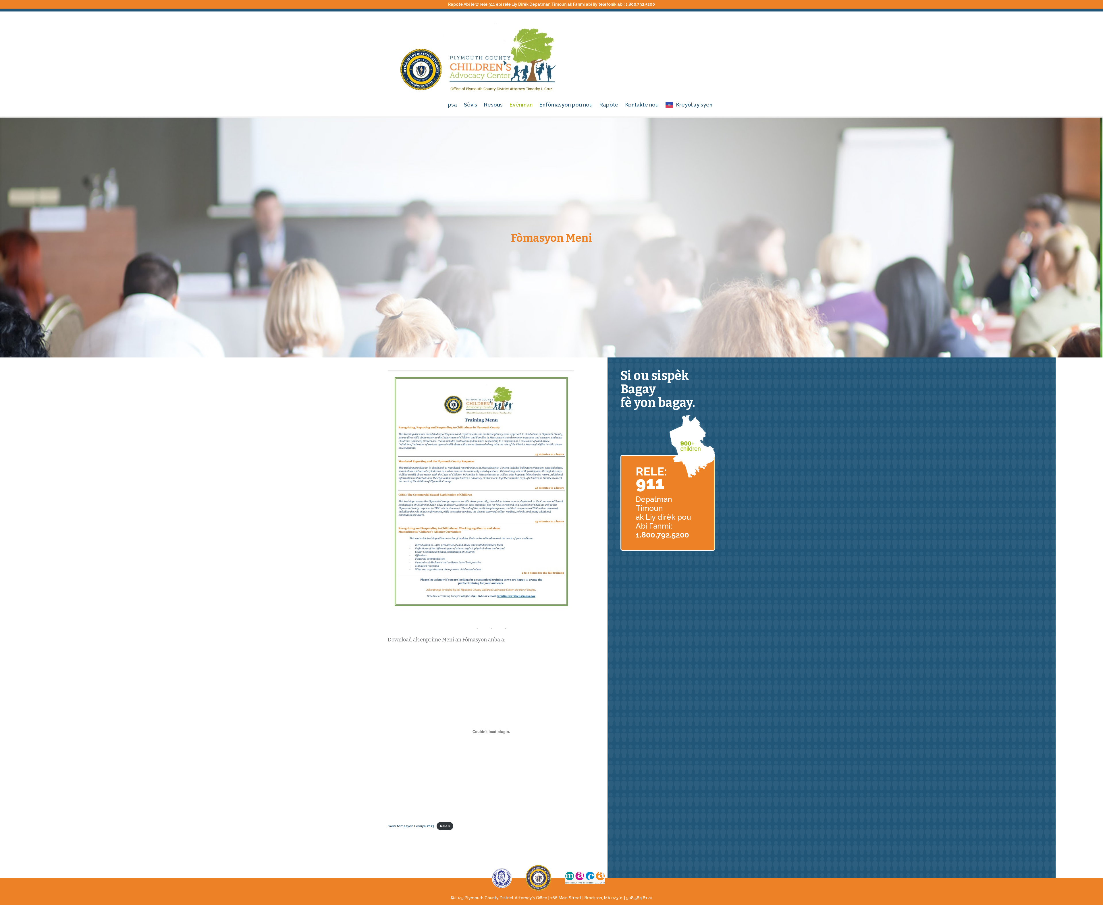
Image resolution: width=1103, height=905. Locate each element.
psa (452, 105)
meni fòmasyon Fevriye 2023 (411, 826)
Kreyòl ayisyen (694, 105)
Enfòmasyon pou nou (566, 105)
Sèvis (470, 105)
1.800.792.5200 (640, 4)
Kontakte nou (642, 105)
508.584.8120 (639, 898)
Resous (493, 105)
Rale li (445, 826)
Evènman (521, 105)
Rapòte (608, 105)
